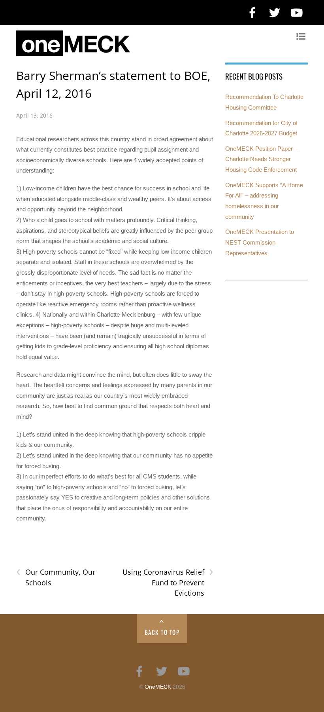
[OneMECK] (158, 52)
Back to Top (162, 632)
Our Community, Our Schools (55, 577)
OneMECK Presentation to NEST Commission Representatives (259, 242)
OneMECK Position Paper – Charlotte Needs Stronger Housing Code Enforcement (261, 159)
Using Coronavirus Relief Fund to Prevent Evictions (167, 582)
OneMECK (158, 687)
